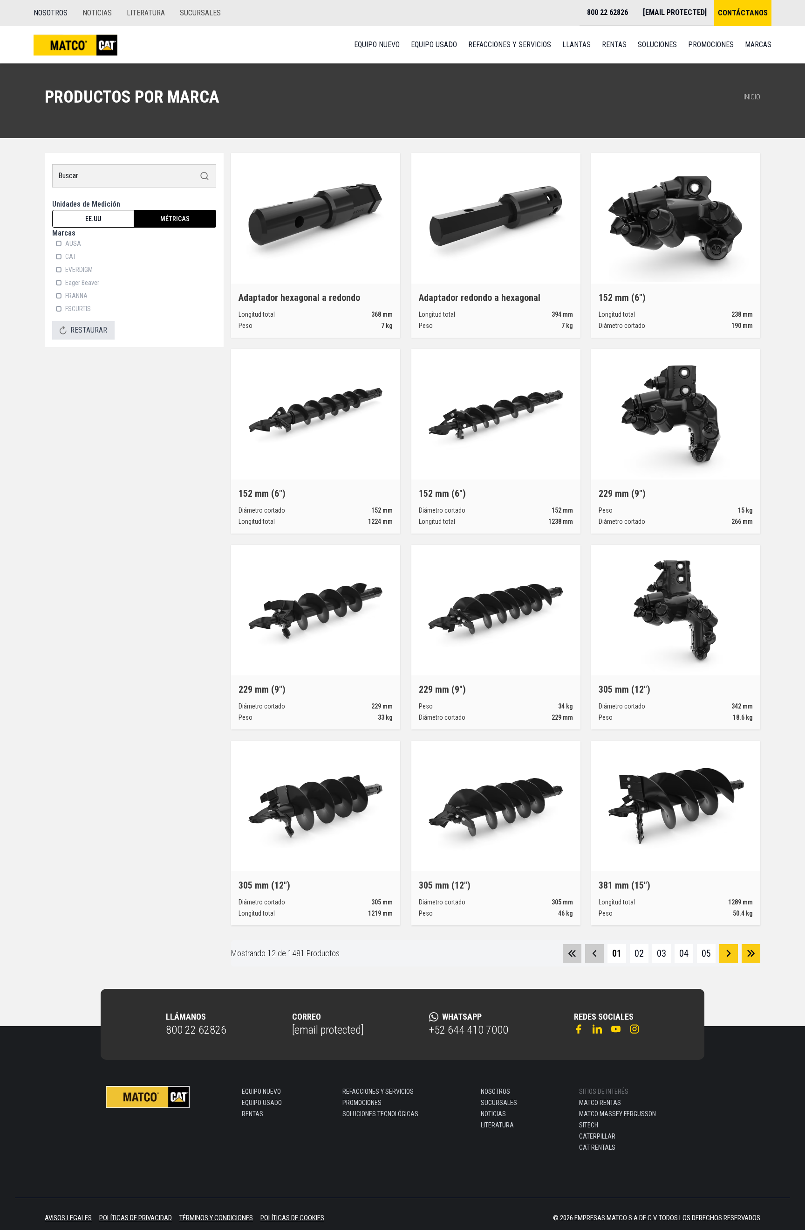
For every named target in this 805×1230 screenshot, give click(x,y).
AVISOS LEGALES (68, 1218)
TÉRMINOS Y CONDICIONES (216, 1218)
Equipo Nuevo (377, 44)
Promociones (711, 44)
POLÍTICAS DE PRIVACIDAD (135, 1218)
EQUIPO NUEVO (261, 1091)
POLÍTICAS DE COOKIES (292, 1218)
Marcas (758, 44)
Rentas (614, 44)
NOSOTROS (51, 12)
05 (706, 953)
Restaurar (88, 330)
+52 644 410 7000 (468, 1029)
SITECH (588, 1125)
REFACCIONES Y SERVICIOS (378, 1091)
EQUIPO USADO (262, 1102)
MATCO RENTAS (600, 1102)
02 (639, 953)
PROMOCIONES (362, 1102)
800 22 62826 (196, 1029)
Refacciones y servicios (509, 44)
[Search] (204, 176)
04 (684, 953)
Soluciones (657, 44)
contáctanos (743, 12)
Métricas (175, 218)
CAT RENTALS (597, 1147)
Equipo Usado (434, 44)
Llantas (576, 44)
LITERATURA (146, 12)
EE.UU (93, 218)
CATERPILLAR (597, 1136)
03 (661, 953)
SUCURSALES (200, 12)
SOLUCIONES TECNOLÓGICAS (380, 1114)
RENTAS (252, 1114)
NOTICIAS (97, 12)
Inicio (752, 97)
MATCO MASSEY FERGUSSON (617, 1114)
